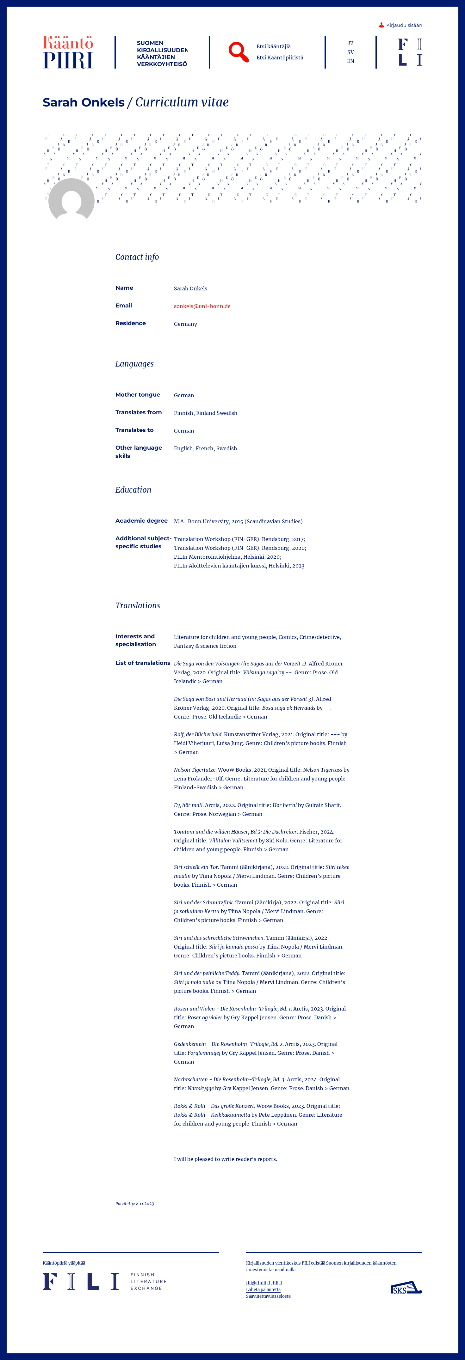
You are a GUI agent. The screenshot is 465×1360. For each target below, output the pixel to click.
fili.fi (277, 1283)
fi (350, 43)
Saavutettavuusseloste (268, 1296)
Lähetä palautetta (263, 1289)
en (350, 61)
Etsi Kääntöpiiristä (280, 57)
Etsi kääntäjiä (274, 46)
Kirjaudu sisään (404, 25)
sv (350, 52)
